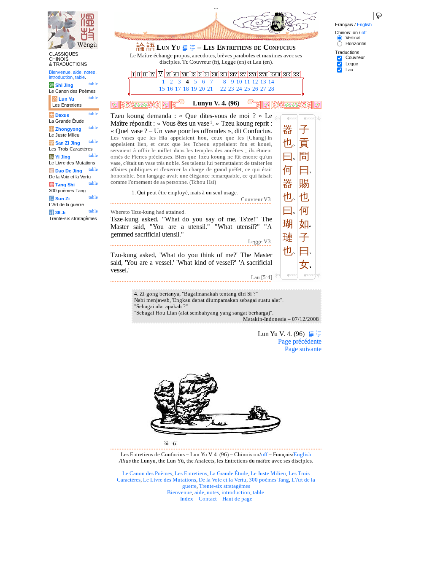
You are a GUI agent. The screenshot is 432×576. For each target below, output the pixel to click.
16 (169, 89)
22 (222, 89)
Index (186, 499)
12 (254, 82)
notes (213, 492)
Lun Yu (66, 99)
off (264, 455)
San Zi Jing (67, 142)
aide (199, 492)
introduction (235, 492)
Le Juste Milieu (268, 473)
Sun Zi (62, 198)
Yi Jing (62, 156)
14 (270, 82)
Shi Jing (64, 85)
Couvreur (355, 57)
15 (161, 89)
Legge (352, 63)
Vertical (353, 37)
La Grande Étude (229, 473)
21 (209, 89)
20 (201, 89)
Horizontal (356, 43)
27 (262, 89)
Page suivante (303, 349)
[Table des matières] (192, 47)
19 (193, 89)
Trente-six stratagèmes (224, 486)
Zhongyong (68, 129)
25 (246, 89)
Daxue (62, 115)
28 (270, 89)
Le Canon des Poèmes (147, 473)
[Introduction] (185, 47)
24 (238, 89)
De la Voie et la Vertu (222, 480)
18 (185, 89)
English (302, 455)
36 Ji (60, 212)
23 (230, 89)
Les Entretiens (191, 473)
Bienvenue (179, 492)
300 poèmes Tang (269, 480)
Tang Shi (65, 184)
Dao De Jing (68, 170)
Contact (208, 499)
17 (177, 89)
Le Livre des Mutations (169, 480)
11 (246, 82)
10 (238, 82)
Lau (349, 69)
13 (262, 82)
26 (254, 89)
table (258, 492)
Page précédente (299, 341)
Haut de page (237, 499)
